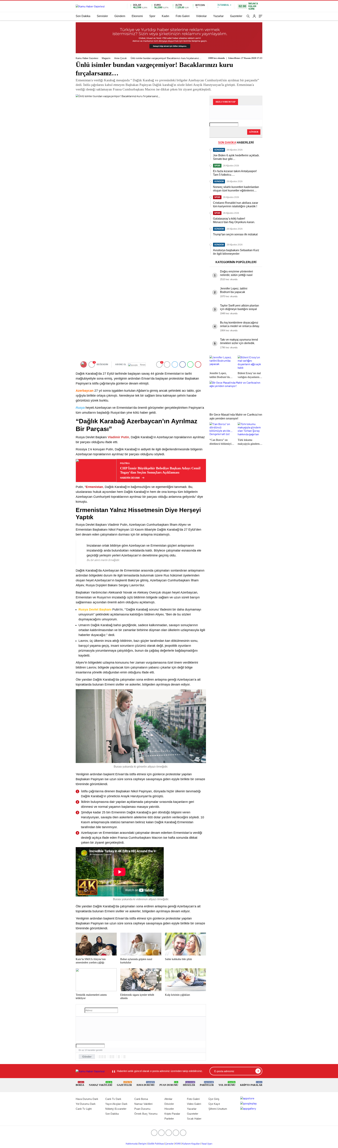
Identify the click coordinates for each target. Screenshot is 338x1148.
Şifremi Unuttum (217, 1108)
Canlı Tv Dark (113, 1098)
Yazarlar (218, 16)
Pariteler (207, 1083)
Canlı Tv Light (84, 1108)
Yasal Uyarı (207, 1143)
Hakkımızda (131, 1143)
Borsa (80, 1083)
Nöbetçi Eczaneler (115, 1108)
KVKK (178, 1143)
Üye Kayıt (214, 1103)
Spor (152, 16)
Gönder (87, 1056)
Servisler (102, 16)
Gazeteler (236, 16)
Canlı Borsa (141, 1098)
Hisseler (189, 1083)
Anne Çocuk (120, 58)
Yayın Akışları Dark (116, 1103)
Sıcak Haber (194, 1118)
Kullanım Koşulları (191, 1143)
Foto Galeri (183, 16)
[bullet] (113, 1056)
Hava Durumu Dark (87, 1098)
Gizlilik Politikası (156, 1143)
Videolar (201, 16)
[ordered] (110, 1056)
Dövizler (169, 1103)
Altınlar (168, 1098)
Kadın (165, 16)
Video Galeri (194, 1103)
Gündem (119, 16)
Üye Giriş (213, 1098)
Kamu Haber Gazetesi (87, 58)
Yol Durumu (226, 1083)
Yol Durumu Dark (86, 1103)
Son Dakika (83, 16)
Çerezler (169, 1143)
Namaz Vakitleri (100, 1083)
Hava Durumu (146, 1083)
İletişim (142, 1143)
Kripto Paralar (251, 1083)
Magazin (106, 58)
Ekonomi (137, 16)
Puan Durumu (168, 1083)
